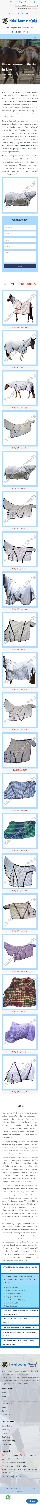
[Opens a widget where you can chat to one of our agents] (32, 1501)
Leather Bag (6, 1444)
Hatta (16, 1260)
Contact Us (6, 1415)
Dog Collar (6, 1437)
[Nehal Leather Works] (20, 21)
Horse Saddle (8, 2)
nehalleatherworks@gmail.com (16, 1466)
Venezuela (23, 1260)
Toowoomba (15, 1181)
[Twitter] (14, 13)
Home (4, 74)
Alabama (28, 1181)
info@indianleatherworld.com (21, 27)
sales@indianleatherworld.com (16, 1462)
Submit (20, 266)
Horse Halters (29, 2)
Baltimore (9, 1260)
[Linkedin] (22, 13)
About (4, 1396)
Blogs (4, 1407)
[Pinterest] (27, 13)
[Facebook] (9, 13)
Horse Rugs (19, 2)
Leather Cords (7, 1433)
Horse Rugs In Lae (14, 74)
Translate (34, 8)
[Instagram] (18, 13)
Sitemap (5, 1400)
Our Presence (7, 1404)
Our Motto (5, 1411)
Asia (22, 1181)
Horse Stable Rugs (8, 1441)
